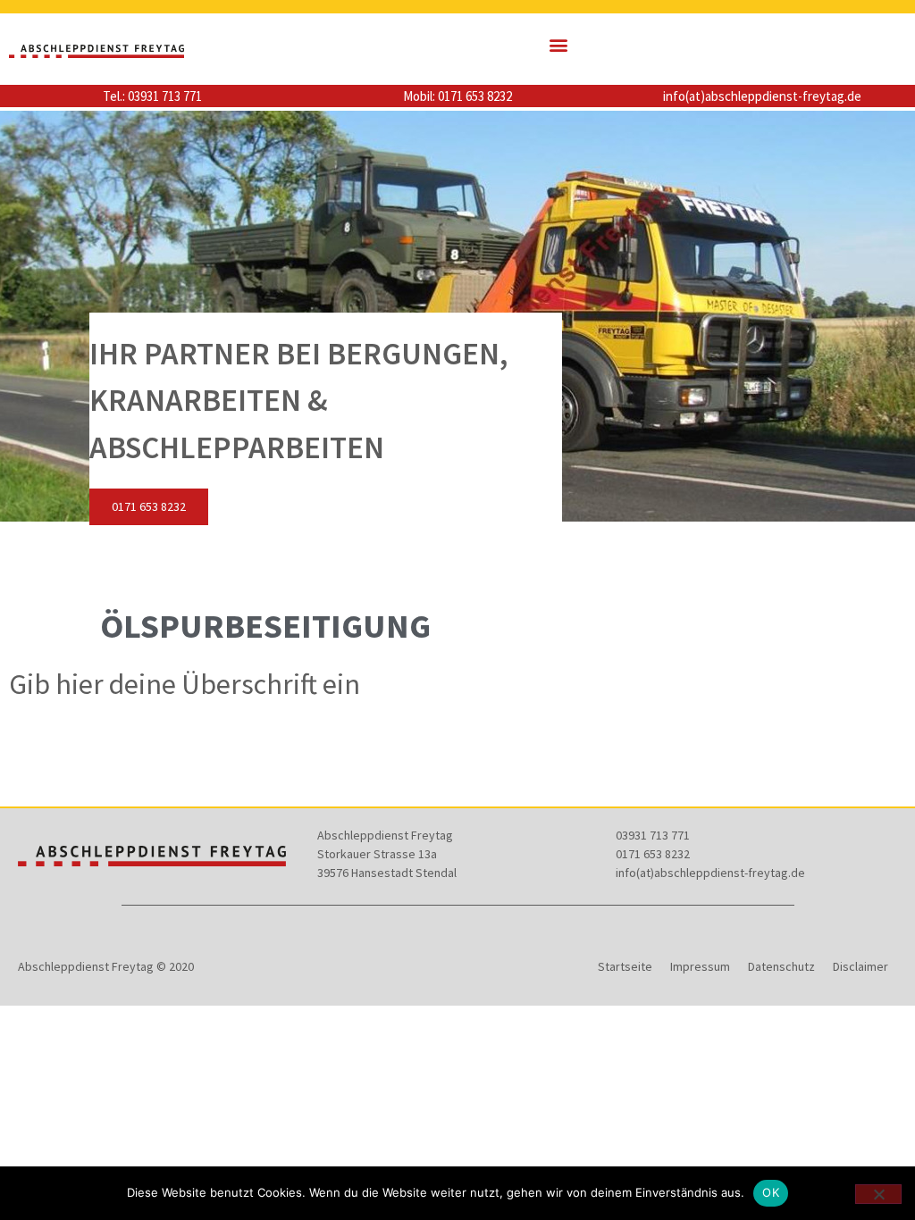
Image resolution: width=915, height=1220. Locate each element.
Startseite (625, 966)
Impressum (700, 966)
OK (770, 1192)
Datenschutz (781, 966)
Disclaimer (860, 966)
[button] (559, 45)
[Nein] (878, 1194)
